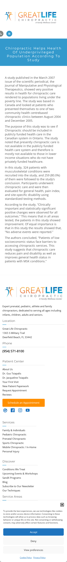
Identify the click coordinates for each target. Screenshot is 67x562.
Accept (33, 532)
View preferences (33, 550)
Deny (33, 541)
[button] (62, 504)
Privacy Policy (39, 557)
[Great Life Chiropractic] (33, 17)
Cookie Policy (26, 557)
